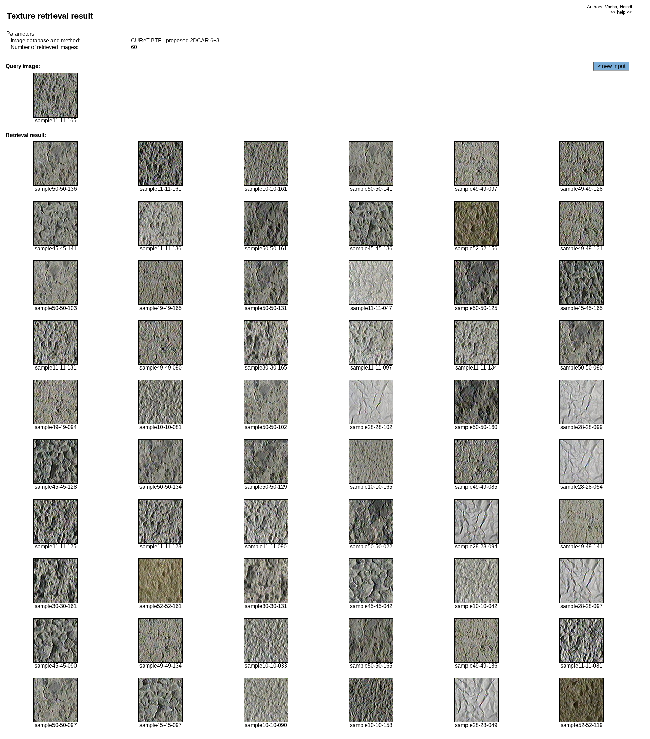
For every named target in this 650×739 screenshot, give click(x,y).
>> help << (621, 12)
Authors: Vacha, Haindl (609, 6)
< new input (611, 66)
